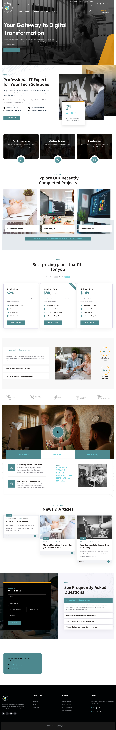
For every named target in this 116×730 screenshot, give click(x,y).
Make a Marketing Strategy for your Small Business (57, 546)
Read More (8, 535)
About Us (35, 701)
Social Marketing (15, 228)
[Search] (90, 11)
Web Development (67, 710)
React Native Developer (17, 521)
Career (34, 704)
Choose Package (15, 322)
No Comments (24, 518)
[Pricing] (55, 277)
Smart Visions (87, 228)
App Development (67, 701)
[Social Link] (97, 4)
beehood (85, 542)
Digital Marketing (66, 704)
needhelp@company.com (25, 4)
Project (86, 1)
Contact (91, 1)
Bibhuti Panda (12, 518)
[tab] (23, 454)
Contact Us (36, 707)
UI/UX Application (67, 707)
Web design (49, 228)
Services (81, 1)
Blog (92, 5)
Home (71, 1)
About (75, 1)
